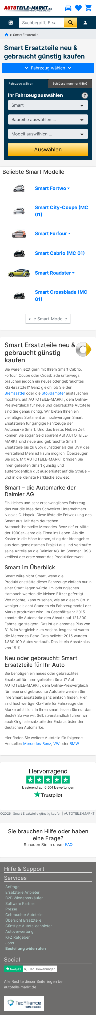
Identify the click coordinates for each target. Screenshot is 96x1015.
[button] (48, 188)
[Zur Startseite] (6, 34)
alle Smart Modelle (48, 318)
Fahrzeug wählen (48, 68)
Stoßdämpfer (53, 393)
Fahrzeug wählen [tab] (21, 83)
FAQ (69, 844)
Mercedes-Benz (37, 743)
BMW (74, 743)
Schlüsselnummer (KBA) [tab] (70, 83)
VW (56, 743)
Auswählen (48, 149)
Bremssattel (15, 393)
